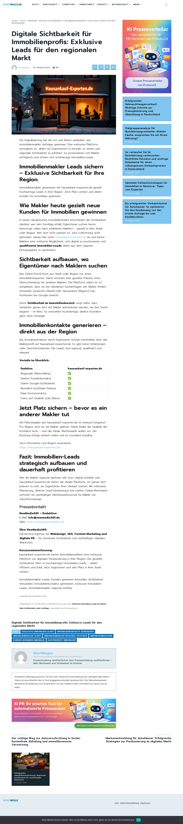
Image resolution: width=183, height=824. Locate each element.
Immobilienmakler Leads (27, 635)
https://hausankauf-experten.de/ (40, 447)
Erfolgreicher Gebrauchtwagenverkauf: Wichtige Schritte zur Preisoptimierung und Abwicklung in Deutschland (142, 107)
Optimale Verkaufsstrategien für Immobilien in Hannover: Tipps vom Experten (146, 186)
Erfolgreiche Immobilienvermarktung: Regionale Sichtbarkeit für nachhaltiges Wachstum (30, 776)
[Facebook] (95, 67)
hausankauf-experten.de (70, 237)
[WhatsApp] (113, 67)
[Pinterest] (107, 67)
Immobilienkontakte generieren (75, 631)
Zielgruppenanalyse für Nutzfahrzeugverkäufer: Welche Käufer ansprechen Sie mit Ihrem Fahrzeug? (146, 133)
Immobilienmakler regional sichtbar (65, 635)
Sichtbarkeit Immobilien (62, 640)
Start (15, 20)
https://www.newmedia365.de (45, 522)
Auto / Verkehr (28, 20)
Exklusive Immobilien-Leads (38, 631)
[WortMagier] (15, 67)
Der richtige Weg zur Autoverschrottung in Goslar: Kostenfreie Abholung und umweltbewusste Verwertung (46, 741)
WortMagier (24, 68)
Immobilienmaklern (101, 635)
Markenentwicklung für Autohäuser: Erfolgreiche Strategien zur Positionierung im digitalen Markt (138, 739)
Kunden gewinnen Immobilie (29, 640)
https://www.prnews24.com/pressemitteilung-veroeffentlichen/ (57, 656)
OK (138, 820)
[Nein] (179, 820)
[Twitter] (101, 67)
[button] (166, 4)
